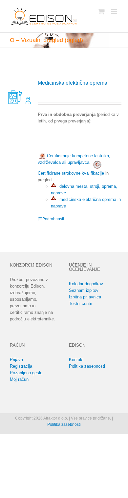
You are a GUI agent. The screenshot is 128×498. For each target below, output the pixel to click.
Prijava (16, 359)
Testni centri (80, 303)
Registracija (21, 366)
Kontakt (76, 359)
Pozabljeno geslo (26, 372)
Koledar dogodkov (86, 283)
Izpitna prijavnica (85, 296)
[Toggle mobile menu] (114, 11)
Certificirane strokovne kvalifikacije (71, 173)
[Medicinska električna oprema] (20, 92)
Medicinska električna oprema (72, 83)
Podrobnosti (53, 219)
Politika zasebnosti (87, 366)
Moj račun (19, 379)
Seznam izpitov (83, 290)
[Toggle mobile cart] (101, 11)
